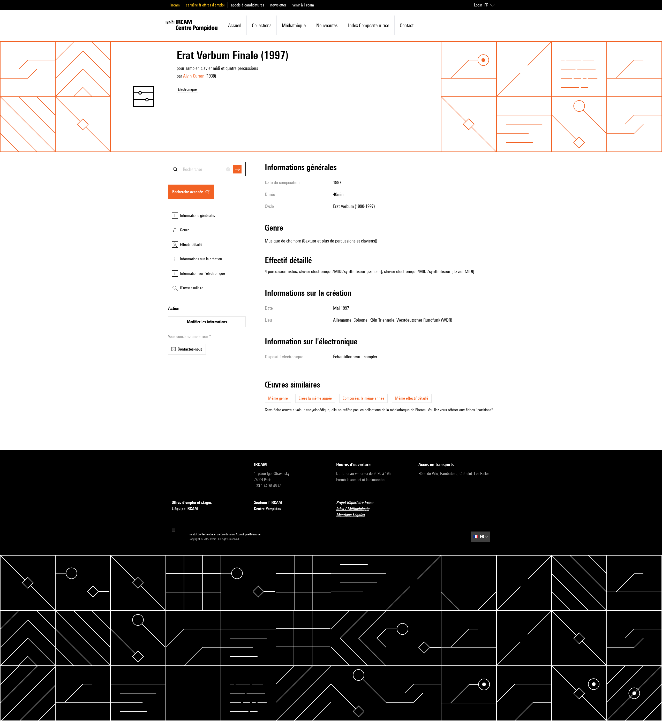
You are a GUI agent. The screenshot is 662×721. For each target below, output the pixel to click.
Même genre (278, 398)
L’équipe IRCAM (185, 508)
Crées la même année (315, 398)
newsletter (278, 5)
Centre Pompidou (267, 508)
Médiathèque (294, 25)
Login (478, 5)
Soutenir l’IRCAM (268, 502)
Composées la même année (363, 398)
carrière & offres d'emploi (205, 5)
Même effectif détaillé (411, 398)
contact (406, 25)
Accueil (234, 25)
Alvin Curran (194, 76)
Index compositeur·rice (368, 25)
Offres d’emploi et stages (192, 502)
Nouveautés (326, 25)
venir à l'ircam (303, 5)
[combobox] (207, 169)
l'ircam (175, 5)
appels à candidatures (247, 5)
